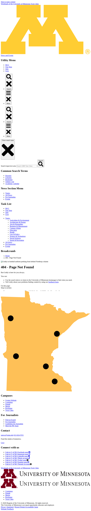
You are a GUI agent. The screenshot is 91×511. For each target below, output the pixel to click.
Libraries (8, 178)
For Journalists (10, 197)
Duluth (7, 404)
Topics (7, 193)
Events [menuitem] (7, 246)
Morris (7, 406)
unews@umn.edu (7, 435)
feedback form (53, 282)
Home (7, 256)
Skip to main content (8, 2)
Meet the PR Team (11, 426)
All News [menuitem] (8, 242)
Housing (8, 176)
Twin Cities (9, 410)
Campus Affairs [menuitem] (15, 228)
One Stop (8, 67)
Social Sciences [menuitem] (15, 238)
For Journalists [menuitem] (10, 244)
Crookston (9, 402)
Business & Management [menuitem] (18, 226)
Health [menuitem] (12, 232)
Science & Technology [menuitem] (18, 236)
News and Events (7, 55)
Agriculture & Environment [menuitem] (19, 220)
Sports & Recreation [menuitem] (17, 240)
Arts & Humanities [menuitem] (16, 224)
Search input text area (8, 166)
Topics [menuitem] (7, 218)
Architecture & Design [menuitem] (18, 222)
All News (8, 195)
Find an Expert (10, 420)
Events (7, 199)
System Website (10, 400)
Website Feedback (7, 509)
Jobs (6, 69)
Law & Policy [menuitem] (15, 234)
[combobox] (26, 166)
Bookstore (9, 180)
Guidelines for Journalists (14, 424)
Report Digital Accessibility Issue (26, 507)
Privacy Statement (7, 507)
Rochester (8, 408)
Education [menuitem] (13, 230)
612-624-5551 (19, 435)
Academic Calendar (12, 184)
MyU (7, 65)
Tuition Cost (9, 182)
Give (7, 71)
